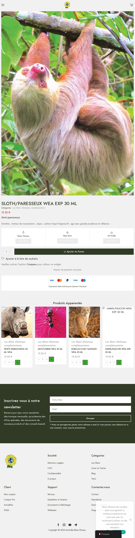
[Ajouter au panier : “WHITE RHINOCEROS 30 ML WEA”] (17, 362)
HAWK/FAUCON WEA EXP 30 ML (118, 350)
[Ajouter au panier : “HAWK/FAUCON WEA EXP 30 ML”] (118, 362)
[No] (130, 519)
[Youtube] (70, 524)
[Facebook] (58, 524)
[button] (2, 4)
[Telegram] (75, 524)
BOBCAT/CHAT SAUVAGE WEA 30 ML (84, 350)
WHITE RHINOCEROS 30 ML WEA (16, 350)
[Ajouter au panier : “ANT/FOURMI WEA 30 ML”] (51, 359)
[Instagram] (64, 524)
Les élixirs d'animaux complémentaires (29, 207)
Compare (32, 264)
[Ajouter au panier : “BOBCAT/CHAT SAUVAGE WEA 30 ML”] (85, 362)
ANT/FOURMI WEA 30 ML (50, 349)
